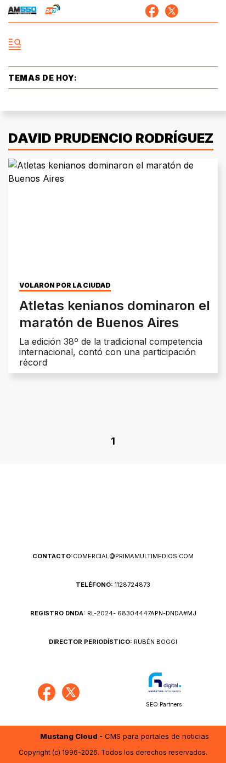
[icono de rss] (211, 11)
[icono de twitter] (171, 11)
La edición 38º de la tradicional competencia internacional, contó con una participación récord (110, 352)
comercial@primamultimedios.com (113, 556)
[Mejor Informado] (113, 45)
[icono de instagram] (191, 11)
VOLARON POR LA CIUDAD (65, 285)
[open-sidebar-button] (14, 44)
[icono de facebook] (152, 11)
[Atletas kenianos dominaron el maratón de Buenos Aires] (113, 218)
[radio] (22, 11)
